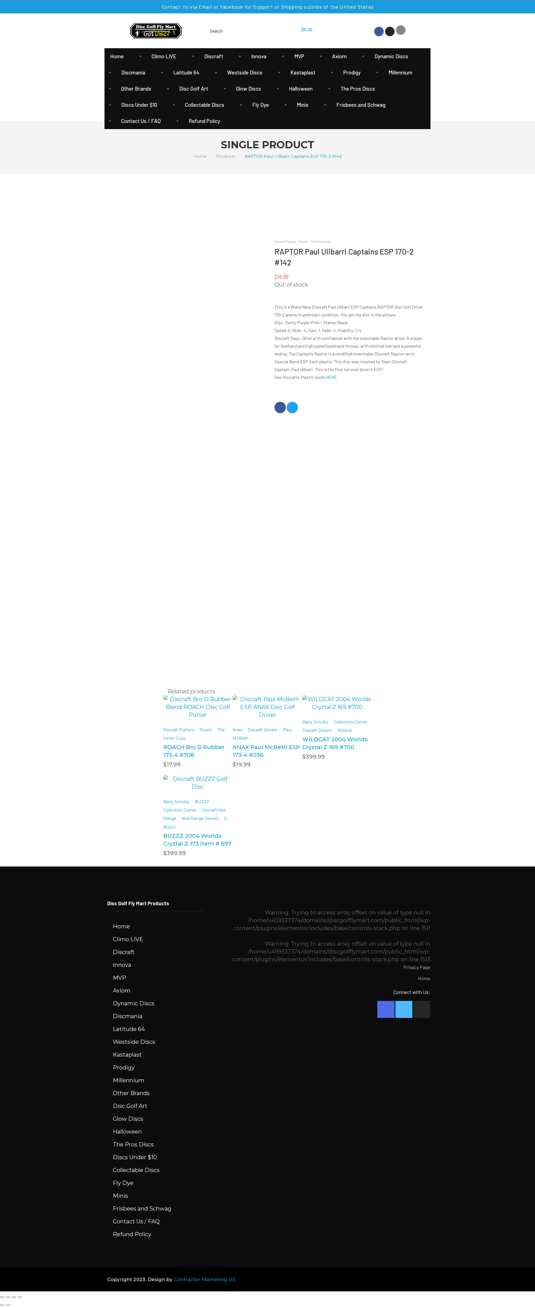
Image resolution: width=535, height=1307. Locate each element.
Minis (302, 104)
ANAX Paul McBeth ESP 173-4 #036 (266, 751)
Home (117, 56)
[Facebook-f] (385, 1009)
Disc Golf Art (193, 88)
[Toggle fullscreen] (14, 1297)
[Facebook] (379, 31)
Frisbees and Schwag (360, 104)
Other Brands (136, 88)
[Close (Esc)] (2, 1297)
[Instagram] (390, 31)
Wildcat (344, 730)
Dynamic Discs (391, 56)
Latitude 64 (186, 72)
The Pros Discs (358, 88)
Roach (206, 729)
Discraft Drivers (262, 729)
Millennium (400, 72)
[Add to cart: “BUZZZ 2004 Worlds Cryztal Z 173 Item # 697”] (198, 779)
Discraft (213, 56)
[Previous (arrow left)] (2, 1305)
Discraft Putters (178, 729)
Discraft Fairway (285, 241)
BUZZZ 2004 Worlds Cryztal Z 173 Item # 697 (197, 839)
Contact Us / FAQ (141, 121)
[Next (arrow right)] (8, 1305)
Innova (258, 56)
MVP (299, 56)
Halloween (301, 88)
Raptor (303, 241)
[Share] (8, 1297)
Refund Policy (204, 121)
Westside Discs (244, 72)
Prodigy (352, 72)
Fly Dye (260, 104)
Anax (237, 729)
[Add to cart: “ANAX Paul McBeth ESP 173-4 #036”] (267, 702)
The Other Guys (320, 241)
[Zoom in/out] (20, 1297)
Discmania (133, 72)
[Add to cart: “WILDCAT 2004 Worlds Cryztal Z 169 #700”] (337, 699)
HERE (331, 377)
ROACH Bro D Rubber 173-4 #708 (194, 751)
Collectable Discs (204, 104)
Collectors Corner (350, 722)
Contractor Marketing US (204, 1279)
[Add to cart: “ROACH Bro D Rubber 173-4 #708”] (198, 702)
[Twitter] (403, 1009)
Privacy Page (416, 967)
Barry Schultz (315, 722)
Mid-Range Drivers (200, 818)
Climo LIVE (164, 56)
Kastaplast (302, 72)
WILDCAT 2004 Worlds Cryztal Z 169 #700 (335, 743)
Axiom (339, 56)
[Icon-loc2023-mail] (400, 30)
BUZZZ (202, 801)
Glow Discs (248, 88)
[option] (125, 259)
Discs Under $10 (139, 104)
